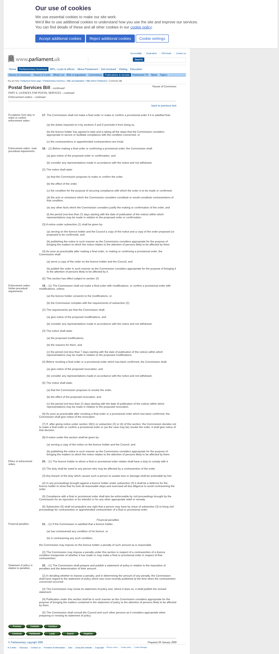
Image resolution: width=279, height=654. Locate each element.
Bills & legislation (76, 74)
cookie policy (141, 27)
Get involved (108, 69)
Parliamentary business (33, 69)
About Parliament (87, 69)
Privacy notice (112, 647)
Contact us (181, 53)
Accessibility (136, 53)
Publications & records (117, 74)
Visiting (123, 69)
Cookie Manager (140, 647)
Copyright (99, 647)
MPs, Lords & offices (62, 69)
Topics (163, 74)
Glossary (23, 647)
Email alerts (151, 53)
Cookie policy (126, 647)
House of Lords (42, 74)
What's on (58, 74)
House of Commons (20, 74)
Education (136, 69)
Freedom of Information (54, 647)
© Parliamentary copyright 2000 (25, 642)
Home (12, 69)
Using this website (83, 647)
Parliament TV (140, 74)
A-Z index (12, 647)
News (154, 74)
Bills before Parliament (97, 81)
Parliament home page (30, 81)
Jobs (70, 647)
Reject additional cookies (110, 38)
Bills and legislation (75, 81)
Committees (95, 74)
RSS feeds (166, 53)
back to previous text (163, 105)
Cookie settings (152, 38)
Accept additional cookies (60, 38)
